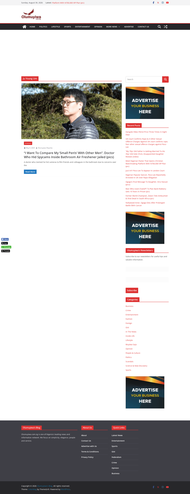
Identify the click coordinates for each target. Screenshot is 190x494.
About (84, 435)
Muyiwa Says (131, 344)
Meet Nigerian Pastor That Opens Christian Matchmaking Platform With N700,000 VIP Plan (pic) (77, 3)
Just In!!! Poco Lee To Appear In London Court (145, 170)
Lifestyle (55, 26)
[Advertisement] (95, 49)
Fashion (129, 319)
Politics (43, 26)
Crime (128, 310)
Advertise (129, 26)
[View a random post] (165, 27)
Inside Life (130, 336)
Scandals (28, 143)
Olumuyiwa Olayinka (45, 148)
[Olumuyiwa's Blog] (24, 27)
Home (32, 26)
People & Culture (133, 353)
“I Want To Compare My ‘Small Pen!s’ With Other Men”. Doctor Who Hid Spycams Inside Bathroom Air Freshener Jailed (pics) (69, 155)
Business (129, 306)
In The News (131, 331)
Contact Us (143, 26)
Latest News (117, 435)
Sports (67, 26)
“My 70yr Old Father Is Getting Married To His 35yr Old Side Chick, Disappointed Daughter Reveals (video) (145, 154)
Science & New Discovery (136, 366)
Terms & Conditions (90, 451)
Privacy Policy (87, 457)
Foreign (129, 323)
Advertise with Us (89, 446)
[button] (118, 27)
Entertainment (82, 26)
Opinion (98, 26)
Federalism (116, 457)
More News (111, 26)
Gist (127, 327)
